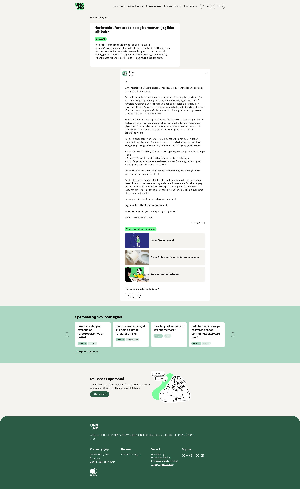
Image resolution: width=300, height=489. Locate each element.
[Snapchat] (183, 455)
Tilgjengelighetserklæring (162, 464)
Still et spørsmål (99, 394)
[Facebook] (197, 455)
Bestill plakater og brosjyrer (102, 462)
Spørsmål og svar (136, 6)
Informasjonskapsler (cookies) (164, 461)
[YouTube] (202, 455)
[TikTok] (188, 455)
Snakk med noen (153, 6)
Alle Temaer (119, 6)
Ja (128, 295)
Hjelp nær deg (190, 6)
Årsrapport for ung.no (130, 454)
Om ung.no (95, 458)
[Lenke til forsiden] (79, 6)
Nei (136, 295)
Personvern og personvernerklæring (160, 455)
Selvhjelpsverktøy (172, 6)
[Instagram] (192, 455)
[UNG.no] (150, 426)
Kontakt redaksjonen (99, 454)
